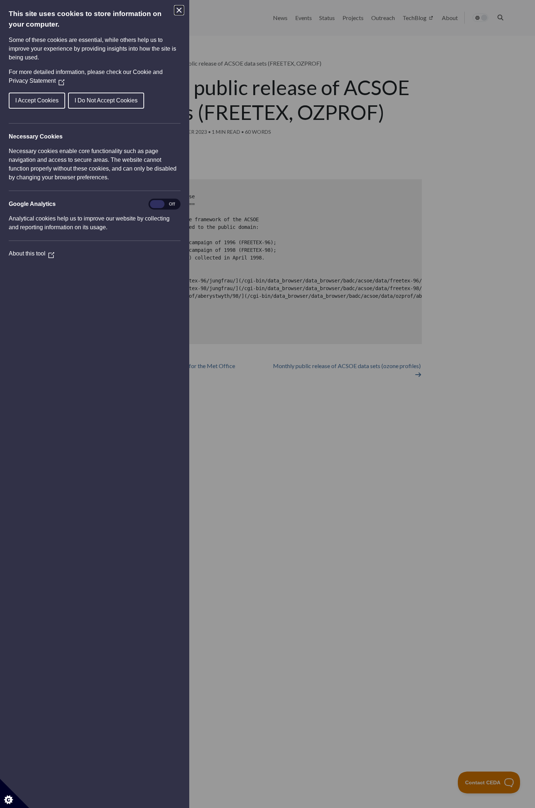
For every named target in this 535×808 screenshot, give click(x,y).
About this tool (31, 253)
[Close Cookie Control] (179, 10)
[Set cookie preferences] (14, 793)
